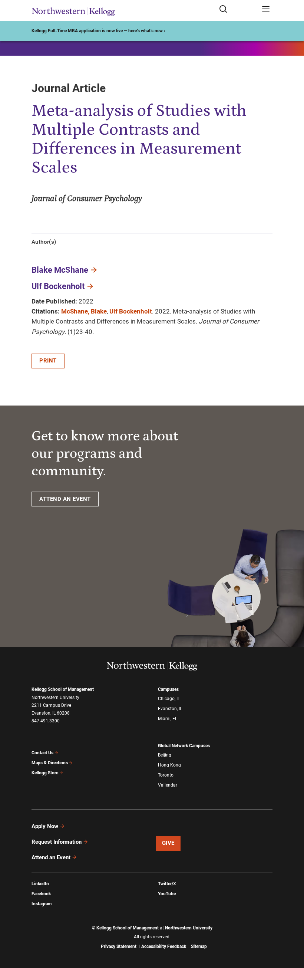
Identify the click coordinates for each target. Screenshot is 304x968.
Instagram (42, 903)
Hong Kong (169, 765)
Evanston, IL (170, 708)
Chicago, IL (169, 698)
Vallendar (167, 785)
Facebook (41, 893)
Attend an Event (51, 857)
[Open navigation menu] (265, 9)
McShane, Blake (84, 311)
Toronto (166, 775)
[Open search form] (238, 9)
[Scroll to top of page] (291, 929)
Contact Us (42, 752)
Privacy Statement (118, 946)
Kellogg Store (45, 772)
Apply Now (45, 826)
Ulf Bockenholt (58, 286)
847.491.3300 (46, 720)
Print (48, 360)
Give (168, 843)
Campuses (168, 689)
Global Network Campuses (184, 745)
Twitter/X (167, 883)
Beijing (164, 755)
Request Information (57, 842)
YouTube (167, 893)
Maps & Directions (50, 762)
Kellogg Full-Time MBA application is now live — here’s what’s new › (98, 30)
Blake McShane (60, 270)
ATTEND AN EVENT (65, 499)
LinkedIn (40, 883)
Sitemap (199, 946)
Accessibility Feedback (163, 946)
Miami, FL (167, 718)
